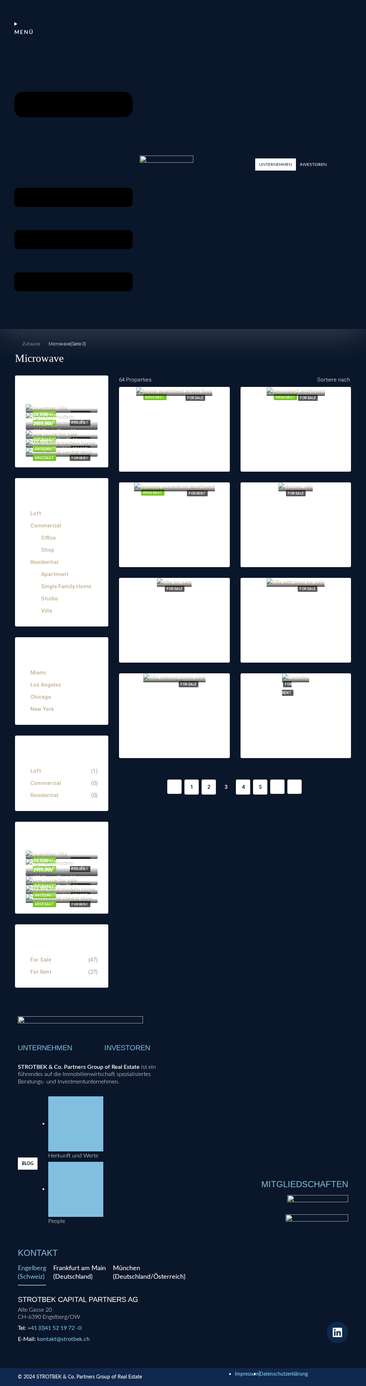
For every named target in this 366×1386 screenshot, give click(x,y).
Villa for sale (174, 603)
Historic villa (295, 508)
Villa (46, 611)
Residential (44, 562)
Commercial (45, 525)
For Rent (197, 493)
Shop (47, 550)
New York (42, 709)
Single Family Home (66, 586)
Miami (38, 672)
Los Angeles (45, 685)
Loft (35, 513)
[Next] (277, 787)
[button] (275, 164)
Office (48, 538)
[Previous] (174, 787)
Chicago (40, 697)
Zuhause (31, 343)
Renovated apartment (295, 412)
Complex (296, 699)
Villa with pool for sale (296, 603)
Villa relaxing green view (174, 699)
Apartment (55, 574)
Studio (49, 598)
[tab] (32, 1275)
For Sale (195, 398)
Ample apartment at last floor (181, 412)
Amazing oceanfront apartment (184, 508)
